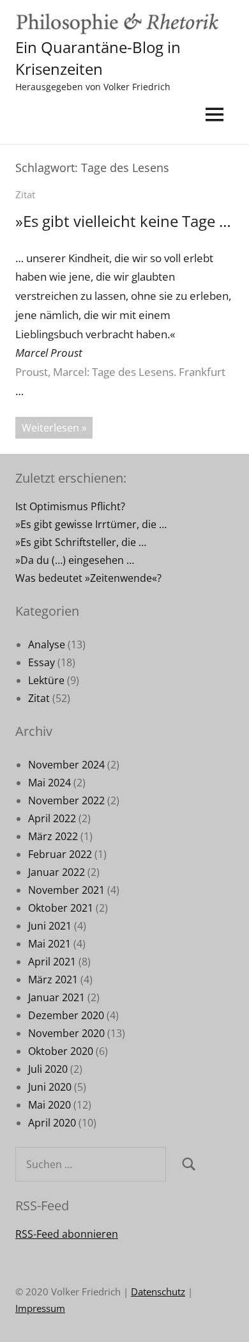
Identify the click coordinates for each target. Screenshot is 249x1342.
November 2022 (66, 800)
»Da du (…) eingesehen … (74, 560)
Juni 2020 (50, 1087)
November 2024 (66, 765)
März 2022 (53, 836)
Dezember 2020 (66, 1015)
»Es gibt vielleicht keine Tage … (123, 220)
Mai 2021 (49, 944)
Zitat (25, 194)
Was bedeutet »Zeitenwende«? (88, 578)
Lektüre (46, 680)
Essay (41, 662)
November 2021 (66, 890)
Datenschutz (158, 1291)
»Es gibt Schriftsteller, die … (80, 542)
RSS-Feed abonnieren (66, 1234)
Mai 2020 (49, 1105)
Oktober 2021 (60, 908)
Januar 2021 (56, 997)
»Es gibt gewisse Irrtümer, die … (91, 524)
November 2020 (66, 1033)
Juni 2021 (50, 926)
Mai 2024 (49, 783)
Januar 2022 (56, 872)
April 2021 (52, 962)
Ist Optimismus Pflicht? (70, 506)
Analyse (46, 644)
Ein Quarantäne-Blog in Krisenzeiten (98, 57)
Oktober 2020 (60, 1051)
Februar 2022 (60, 854)
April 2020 (52, 1123)
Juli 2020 (48, 1069)
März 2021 (53, 979)
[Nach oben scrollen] (223, 1316)
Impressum (40, 1308)
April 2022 (52, 818)
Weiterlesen (50, 428)
